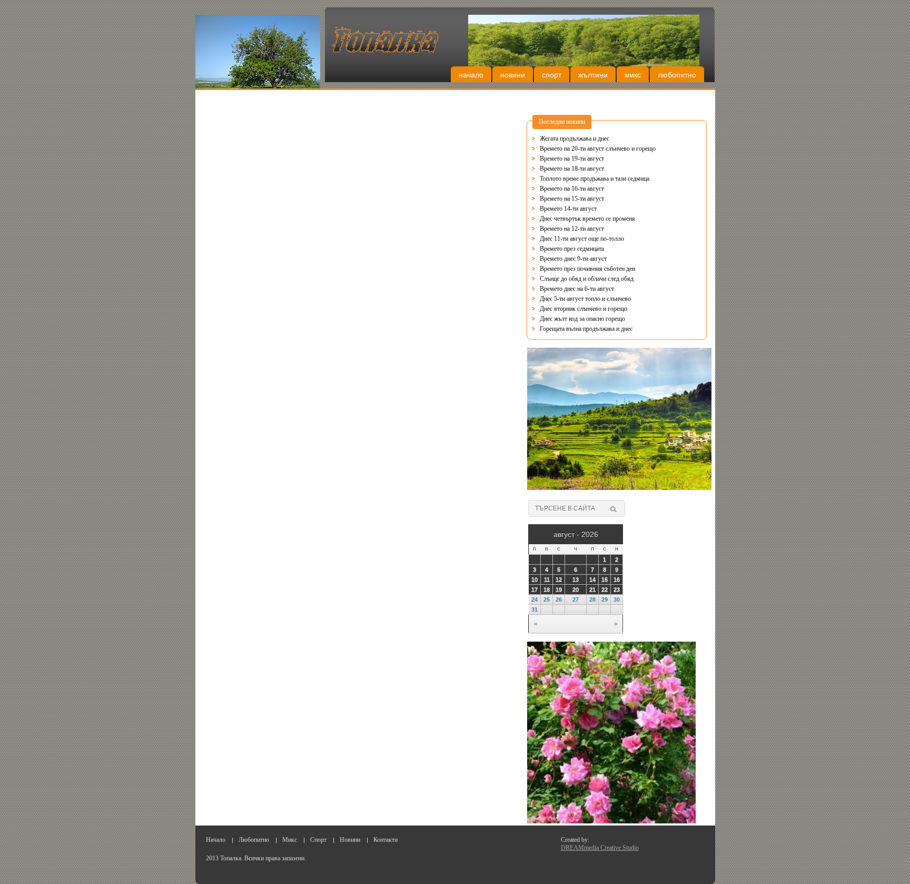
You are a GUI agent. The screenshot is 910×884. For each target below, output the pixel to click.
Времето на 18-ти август (572, 168)
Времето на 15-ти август (572, 198)
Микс (633, 75)
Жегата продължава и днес (574, 138)
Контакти (385, 839)
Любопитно (677, 75)
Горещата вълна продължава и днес (586, 328)
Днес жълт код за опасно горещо (582, 318)
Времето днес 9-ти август (573, 258)
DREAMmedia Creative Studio (600, 847)
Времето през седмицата (572, 248)
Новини (512, 75)
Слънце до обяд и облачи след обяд (587, 278)
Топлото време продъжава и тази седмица (594, 178)
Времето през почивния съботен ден (587, 268)
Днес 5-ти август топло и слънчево (585, 298)
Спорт (551, 75)
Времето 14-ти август (568, 208)
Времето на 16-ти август (572, 188)
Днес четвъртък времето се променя (587, 218)
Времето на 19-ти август (572, 158)
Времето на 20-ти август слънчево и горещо (598, 148)
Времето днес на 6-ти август (577, 288)
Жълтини (593, 75)
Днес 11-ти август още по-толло (582, 238)
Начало (471, 75)
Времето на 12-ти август (572, 228)
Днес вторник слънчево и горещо (583, 308)
